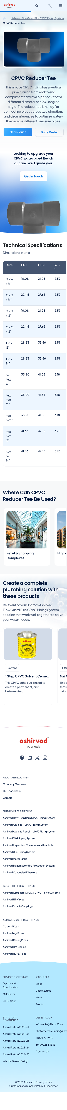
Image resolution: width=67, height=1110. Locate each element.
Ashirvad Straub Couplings (18, 906)
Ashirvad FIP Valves (13, 899)
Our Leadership (12, 790)
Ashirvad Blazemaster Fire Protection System (29, 865)
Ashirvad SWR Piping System (19, 838)
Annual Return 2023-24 (16, 1047)
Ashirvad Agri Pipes (13, 933)
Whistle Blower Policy (15, 1061)
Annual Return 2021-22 (16, 1033)
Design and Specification (10, 985)
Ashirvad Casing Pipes (15, 940)
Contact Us (42, 1051)
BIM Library (9, 1000)
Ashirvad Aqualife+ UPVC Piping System (25, 824)
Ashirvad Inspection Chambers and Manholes (28, 845)
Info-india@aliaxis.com (49, 1024)
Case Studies (43, 990)
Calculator (9, 994)
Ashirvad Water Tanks (15, 858)
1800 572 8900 (44, 1037)
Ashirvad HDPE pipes (14, 953)
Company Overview (14, 784)
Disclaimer (52, 1085)
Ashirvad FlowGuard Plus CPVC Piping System (37, 18)
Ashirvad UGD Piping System (19, 851)
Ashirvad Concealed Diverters (20, 872)
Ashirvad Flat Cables (14, 946)
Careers (7, 797)
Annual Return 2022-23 (16, 1040)
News (39, 997)
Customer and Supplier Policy (26, 1085)
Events (40, 1004)
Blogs (39, 983)
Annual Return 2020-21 (16, 1027)
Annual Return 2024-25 (16, 1054)
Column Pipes (11, 926)
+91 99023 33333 (46, 1044)
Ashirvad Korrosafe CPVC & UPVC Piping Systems (31, 892)
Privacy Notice (44, 1082)
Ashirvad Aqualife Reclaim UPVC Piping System (29, 831)
